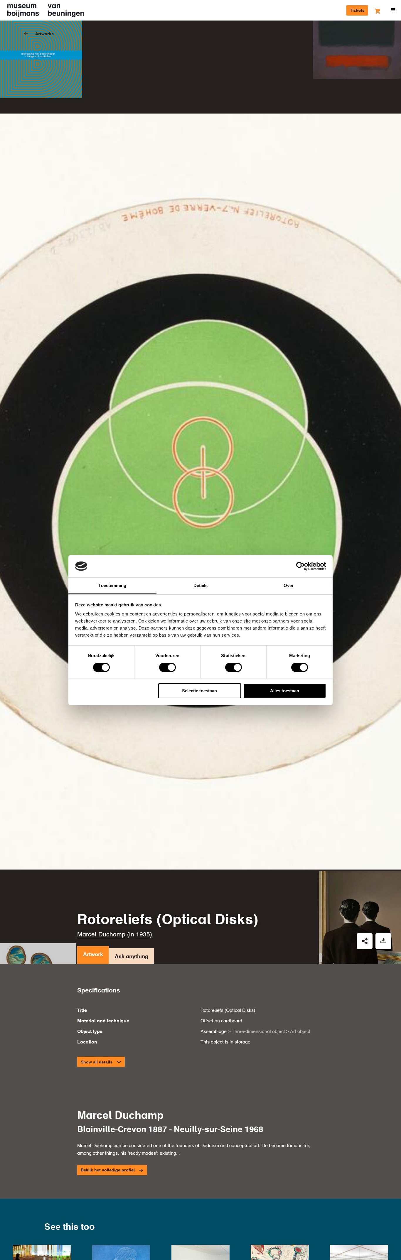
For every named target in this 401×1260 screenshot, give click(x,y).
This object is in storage (225, 1042)
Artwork (93, 954)
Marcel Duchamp (101, 935)
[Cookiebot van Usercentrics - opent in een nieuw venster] (300, 566)
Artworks (44, 34)
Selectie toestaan (199, 690)
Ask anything (131, 956)
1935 (143, 935)
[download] (383, 941)
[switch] (167, 667)
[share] (365, 941)
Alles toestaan (284, 690)
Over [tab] (289, 585)
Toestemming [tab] (112, 585)
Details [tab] (200, 585)
